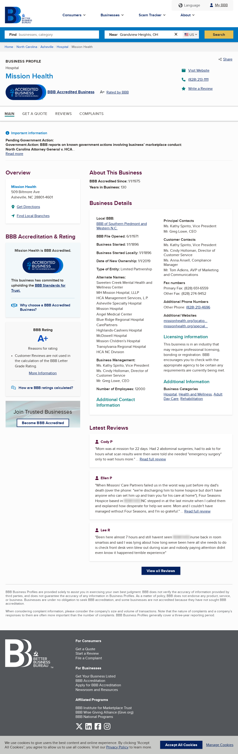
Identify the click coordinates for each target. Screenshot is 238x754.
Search (219, 34)
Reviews (63, 113)
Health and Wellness (195, 394)
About (186, 15)
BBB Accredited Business (70, 92)
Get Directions (28, 206)
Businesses (110, 15)
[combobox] (59, 34)
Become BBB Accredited (43, 423)
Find (13, 34)
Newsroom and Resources (97, 689)
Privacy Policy (117, 747)
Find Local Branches (33, 216)
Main (9, 113)
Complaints (91, 113)
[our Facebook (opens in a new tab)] (98, 728)
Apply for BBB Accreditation (98, 685)
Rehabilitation (191, 398)
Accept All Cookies (181, 744)
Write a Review (200, 88)
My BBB (221, 5)
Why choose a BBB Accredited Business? (45, 307)
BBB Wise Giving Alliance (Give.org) (104, 712)
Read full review (153, 459)
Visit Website (198, 70)
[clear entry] (177, 34)
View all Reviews (161, 570)
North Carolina (27, 46)
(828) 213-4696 (198, 307)
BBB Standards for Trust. (38, 288)
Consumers (72, 15)
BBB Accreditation (90, 680)
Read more (14, 153)
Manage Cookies (219, 745)
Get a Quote (34, 113)
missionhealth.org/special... (186, 326)
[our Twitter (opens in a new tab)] (79, 728)
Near (113, 34)
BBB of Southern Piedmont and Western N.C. (121, 226)
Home (9, 46)
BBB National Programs (94, 716)
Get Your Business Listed (96, 676)
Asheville (46, 46)
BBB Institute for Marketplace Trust (104, 707)
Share (227, 59)
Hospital (62, 46)
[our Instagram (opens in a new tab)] (107, 728)
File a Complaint (89, 658)
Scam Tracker (150, 15)
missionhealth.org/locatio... (185, 320)
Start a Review (87, 653)
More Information (43, 373)
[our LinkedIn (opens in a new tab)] (88, 728)
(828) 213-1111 (198, 79)
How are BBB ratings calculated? (46, 387)
